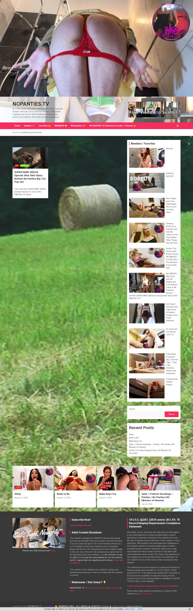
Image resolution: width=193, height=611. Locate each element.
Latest (18, 487)
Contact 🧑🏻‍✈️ (107, 606)
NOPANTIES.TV (30, 104)
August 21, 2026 (21, 498)
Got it (140, 609)
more (52, 550)
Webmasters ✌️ (78, 126)
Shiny (131, 434)
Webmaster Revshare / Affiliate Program (102, 588)
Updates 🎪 (29, 126)
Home (17, 126)
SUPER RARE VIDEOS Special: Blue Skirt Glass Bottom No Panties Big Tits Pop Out (30, 177)
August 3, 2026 (105, 498)
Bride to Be (134, 438)
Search (132, 409)
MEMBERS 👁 (61, 126)
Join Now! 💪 (44, 126)
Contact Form (146, 593)
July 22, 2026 (147, 504)
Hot (17, 166)
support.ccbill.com (134, 606)
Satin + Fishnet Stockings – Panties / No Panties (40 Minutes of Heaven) (157, 497)
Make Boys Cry (135, 441)
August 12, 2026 (63, 498)
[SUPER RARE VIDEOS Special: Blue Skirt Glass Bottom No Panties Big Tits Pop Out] (30, 158)
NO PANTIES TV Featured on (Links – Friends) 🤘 (112, 126)
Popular (24, 166)
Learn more (130, 609)
